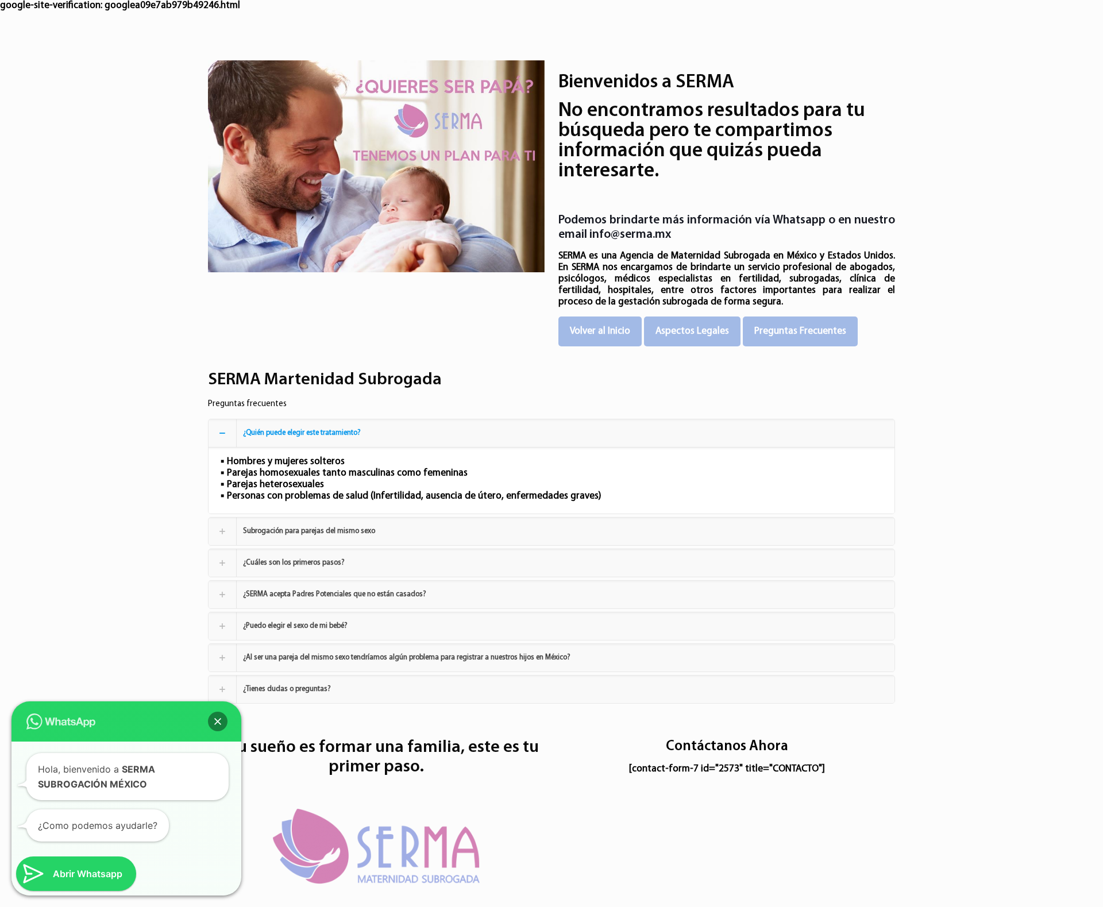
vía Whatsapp (790, 220)
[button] (217, 721)
